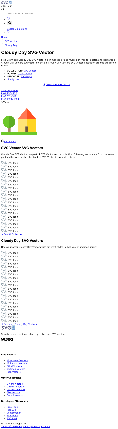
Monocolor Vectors (17, 360)
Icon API (11, 409)
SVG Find (12, 418)
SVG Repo (26, 76)
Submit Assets (14, 395)
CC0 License (25, 73)
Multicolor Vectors (17, 363)
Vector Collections (17, 28)
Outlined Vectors (16, 369)
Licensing (36, 426)
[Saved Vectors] (8, 19)
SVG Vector (29, 70)
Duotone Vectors (16, 389)
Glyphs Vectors (15, 383)
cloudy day (13, 79)
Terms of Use (8, 426)
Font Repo (12, 415)
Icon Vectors (14, 371)
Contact (45, 426)
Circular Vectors (15, 386)
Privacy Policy (23, 426)
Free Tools (12, 406)
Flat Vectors (13, 392)
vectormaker (14, 412)
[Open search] (9, 23)
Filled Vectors (14, 366)
